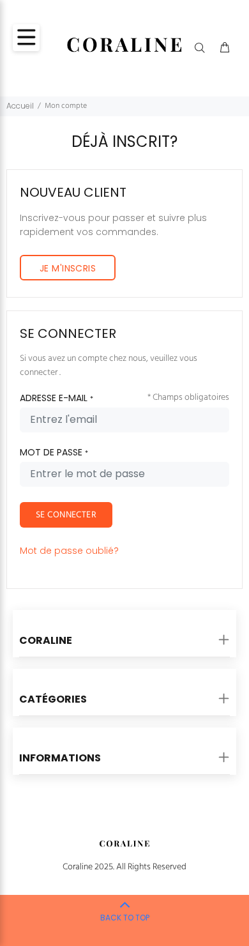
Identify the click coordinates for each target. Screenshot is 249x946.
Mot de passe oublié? (69, 550)
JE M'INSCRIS (68, 268)
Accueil (20, 105)
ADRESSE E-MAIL (56, 398)
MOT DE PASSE (54, 452)
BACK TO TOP (124, 917)
